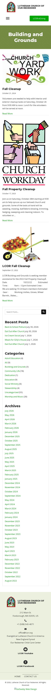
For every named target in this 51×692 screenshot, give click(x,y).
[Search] (43, 312)
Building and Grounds (15, 366)
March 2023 (10, 555)
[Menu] (7, 18)
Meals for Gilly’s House (15, 339)
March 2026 (10, 423)
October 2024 (11, 491)
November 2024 (12, 487)
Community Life (12, 371)
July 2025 (9, 453)
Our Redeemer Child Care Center (25, 642)
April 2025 (10, 466)
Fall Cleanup (11, 89)
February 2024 (12, 512)
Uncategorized (12, 392)
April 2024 (10, 504)
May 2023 (9, 546)
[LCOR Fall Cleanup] (25, 244)
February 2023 (12, 559)
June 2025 (9, 457)
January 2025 (11, 478)
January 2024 (11, 517)
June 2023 (9, 542)
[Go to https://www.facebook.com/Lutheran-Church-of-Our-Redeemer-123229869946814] (25, 663)
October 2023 (11, 529)
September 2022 (12, 576)
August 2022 (11, 580)
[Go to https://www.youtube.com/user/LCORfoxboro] (25, 651)
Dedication (10, 375)
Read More (7, 113)
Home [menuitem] (17, 676)
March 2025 (10, 470)
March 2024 (10, 508)
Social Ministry (12, 383)
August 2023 (11, 538)
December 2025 (12, 436)
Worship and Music (14, 396)
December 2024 (12, 483)
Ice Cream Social (12, 335)
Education (9, 379)
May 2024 (9, 500)
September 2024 (12, 495)
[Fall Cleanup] (25, 69)
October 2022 (11, 572)
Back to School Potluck (15, 327)
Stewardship (11, 388)
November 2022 (12, 568)
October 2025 (11, 440)
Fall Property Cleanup (18, 189)
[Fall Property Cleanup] (25, 152)
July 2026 (9, 410)
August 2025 (11, 449)
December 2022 (12, 563)
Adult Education (12, 358)
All (6, 362)
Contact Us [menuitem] (30, 676)
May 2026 (9, 415)
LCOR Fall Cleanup (16, 266)
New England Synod (25, 639)
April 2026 (10, 419)
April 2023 (10, 551)
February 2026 (12, 428)
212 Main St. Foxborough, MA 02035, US (25, 614)
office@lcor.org (26, 632)
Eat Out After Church (14, 331)
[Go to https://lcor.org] (25, 7)
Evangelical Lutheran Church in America (25, 636)
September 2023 (12, 534)
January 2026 (11, 432)
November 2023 (12, 525)
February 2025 (12, 474)
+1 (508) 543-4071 (25, 624)
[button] (39, 18)
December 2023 (12, 521)
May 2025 (9, 461)
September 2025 (12, 445)
